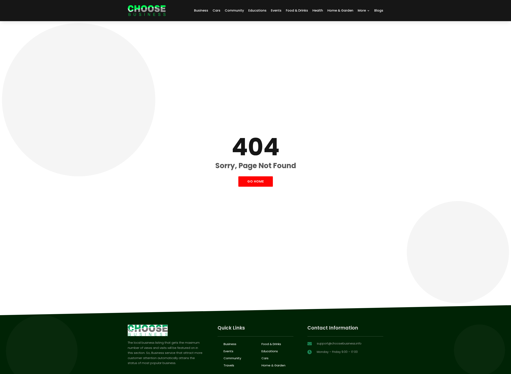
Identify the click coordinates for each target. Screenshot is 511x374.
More (362, 10)
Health (317, 10)
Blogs (378, 10)
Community (234, 10)
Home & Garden (340, 10)
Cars (216, 10)
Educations (257, 10)
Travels (229, 365)
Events (276, 10)
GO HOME (255, 181)
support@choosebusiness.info (339, 343)
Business (201, 10)
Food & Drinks (297, 10)
